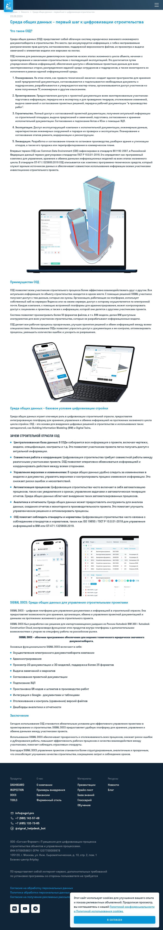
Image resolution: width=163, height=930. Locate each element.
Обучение (84, 805)
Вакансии (43, 795)
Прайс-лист (85, 790)
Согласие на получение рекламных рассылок (41, 897)
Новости (25, 12)
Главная (13, 12)
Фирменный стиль (49, 800)
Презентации (87, 785)
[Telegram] (35, 908)
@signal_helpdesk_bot (30, 828)
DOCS (13, 795)
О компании (44, 785)
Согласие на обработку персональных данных (41, 888)
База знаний (86, 795)
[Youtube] (25, 908)
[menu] (156, 5)
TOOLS (13, 800)
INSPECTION (17, 790)
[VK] (14, 908)
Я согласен (114, 919)
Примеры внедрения (51, 790)
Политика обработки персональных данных (40, 892)
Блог (111, 790)
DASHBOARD (17, 785)
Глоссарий (85, 800)
